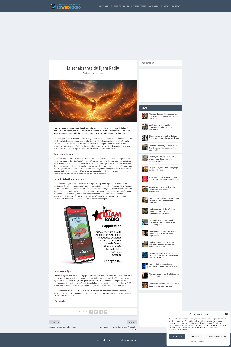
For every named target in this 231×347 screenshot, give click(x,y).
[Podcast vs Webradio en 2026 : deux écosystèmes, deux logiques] (145, 285)
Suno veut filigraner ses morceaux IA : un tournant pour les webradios (164, 178)
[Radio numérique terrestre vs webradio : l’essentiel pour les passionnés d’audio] (145, 244)
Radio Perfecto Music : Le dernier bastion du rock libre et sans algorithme (163, 233)
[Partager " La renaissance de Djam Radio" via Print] (105, 311)
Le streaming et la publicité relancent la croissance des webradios (160, 127)
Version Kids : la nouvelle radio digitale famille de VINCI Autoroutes (162, 189)
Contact (176, 6)
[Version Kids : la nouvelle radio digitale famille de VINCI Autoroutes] (145, 189)
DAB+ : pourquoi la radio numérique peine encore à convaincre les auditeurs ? (164, 200)
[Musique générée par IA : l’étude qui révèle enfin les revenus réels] (145, 276)
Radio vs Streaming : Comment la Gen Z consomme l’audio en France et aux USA (163, 148)
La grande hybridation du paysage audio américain (163, 169)
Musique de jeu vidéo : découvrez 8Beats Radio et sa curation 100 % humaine (163, 116)
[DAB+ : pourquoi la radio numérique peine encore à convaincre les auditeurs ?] (145, 200)
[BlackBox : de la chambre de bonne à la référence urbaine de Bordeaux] (145, 138)
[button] (226, 314)
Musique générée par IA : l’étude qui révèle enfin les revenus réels (164, 275)
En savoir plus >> (61, 301)
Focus (126, 6)
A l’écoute (116, 6)
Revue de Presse (138, 6)
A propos (165, 6)
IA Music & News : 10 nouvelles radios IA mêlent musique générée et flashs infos (163, 255)
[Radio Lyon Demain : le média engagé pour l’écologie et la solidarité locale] (145, 158)
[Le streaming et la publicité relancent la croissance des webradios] (145, 127)
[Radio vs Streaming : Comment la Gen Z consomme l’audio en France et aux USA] (145, 147)
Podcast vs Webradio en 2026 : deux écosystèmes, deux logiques (164, 284)
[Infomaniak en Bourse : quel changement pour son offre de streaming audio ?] (145, 222)
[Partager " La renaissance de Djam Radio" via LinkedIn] (100, 311)
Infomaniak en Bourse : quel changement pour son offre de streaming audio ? (162, 222)
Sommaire (103, 6)
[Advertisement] (115, 33)
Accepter (177, 336)
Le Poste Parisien (124, 186)
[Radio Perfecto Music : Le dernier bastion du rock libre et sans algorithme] (145, 233)
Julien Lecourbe (97, 73)
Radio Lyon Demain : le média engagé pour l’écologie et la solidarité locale (161, 159)
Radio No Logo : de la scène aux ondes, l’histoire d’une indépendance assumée (162, 211)
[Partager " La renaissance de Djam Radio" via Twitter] (96, 311)
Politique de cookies (197, 342)
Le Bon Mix (75, 138)
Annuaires (153, 6)
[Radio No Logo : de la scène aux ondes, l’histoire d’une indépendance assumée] (145, 211)
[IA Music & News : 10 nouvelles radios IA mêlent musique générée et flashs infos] (145, 255)
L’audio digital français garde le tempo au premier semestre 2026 (163, 265)
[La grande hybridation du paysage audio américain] (145, 169)
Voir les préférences (215, 336)
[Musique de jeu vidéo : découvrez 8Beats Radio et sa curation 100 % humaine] (145, 116)
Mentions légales (103, 340)
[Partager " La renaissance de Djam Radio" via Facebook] (91, 311)
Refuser (195, 336)
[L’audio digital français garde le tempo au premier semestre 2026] (145, 266)
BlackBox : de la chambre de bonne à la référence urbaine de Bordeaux (164, 137)
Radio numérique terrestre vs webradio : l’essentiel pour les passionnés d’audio (161, 244)
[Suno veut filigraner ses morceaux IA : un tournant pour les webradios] (145, 179)
